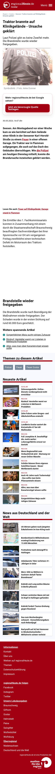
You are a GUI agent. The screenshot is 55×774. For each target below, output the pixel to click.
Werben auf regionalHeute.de (18, 660)
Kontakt (7, 651)
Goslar (11, 14)
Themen (8, 665)
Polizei (8, 367)
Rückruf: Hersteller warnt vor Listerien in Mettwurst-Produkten (26, 340)
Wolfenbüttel (10, 732)
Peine (6, 723)
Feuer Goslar (33, 367)
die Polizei (43, 150)
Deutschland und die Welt (16, 750)
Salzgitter (8, 728)
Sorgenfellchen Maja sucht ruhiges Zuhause (28, 334)
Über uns (8, 656)
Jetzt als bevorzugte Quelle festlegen (23, 108)
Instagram (9, 692)
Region (5, 14)
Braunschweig (11, 705)
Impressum (9, 674)
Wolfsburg (9, 736)
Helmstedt (9, 719)
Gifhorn (7, 710)
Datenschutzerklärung (14, 669)
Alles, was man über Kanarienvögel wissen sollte (27, 347)
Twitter (7, 696)
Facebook (8, 687)
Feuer (25, 139)
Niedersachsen (11, 745)
